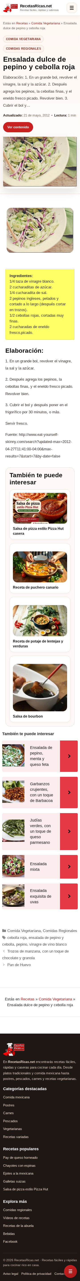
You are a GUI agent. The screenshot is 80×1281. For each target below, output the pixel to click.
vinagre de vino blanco (48, 944)
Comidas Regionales (23, 48)
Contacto (60, 1273)
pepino (21, 944)
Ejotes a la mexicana (18, 1173)
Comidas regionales (17, 1210)
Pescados (10, 1121)
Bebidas (9, 1234)
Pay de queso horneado (20, 1157)
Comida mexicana (16, 1097)
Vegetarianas (12, 1129)
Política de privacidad (36, 1273)
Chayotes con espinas (19, 1165)
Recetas (22, 23)
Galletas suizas (14, 1181)
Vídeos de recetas (16, 1218)
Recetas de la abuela (18, 1226)
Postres (8, 1105)
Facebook (10, 1241)
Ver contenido (18, 127)
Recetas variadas (16, 1137)
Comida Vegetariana (45, 23)
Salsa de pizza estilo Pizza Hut (25, 1189)
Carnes (8, 1113)
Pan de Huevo (19, 965)
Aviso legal (10, 1273)
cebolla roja (16, 938)
